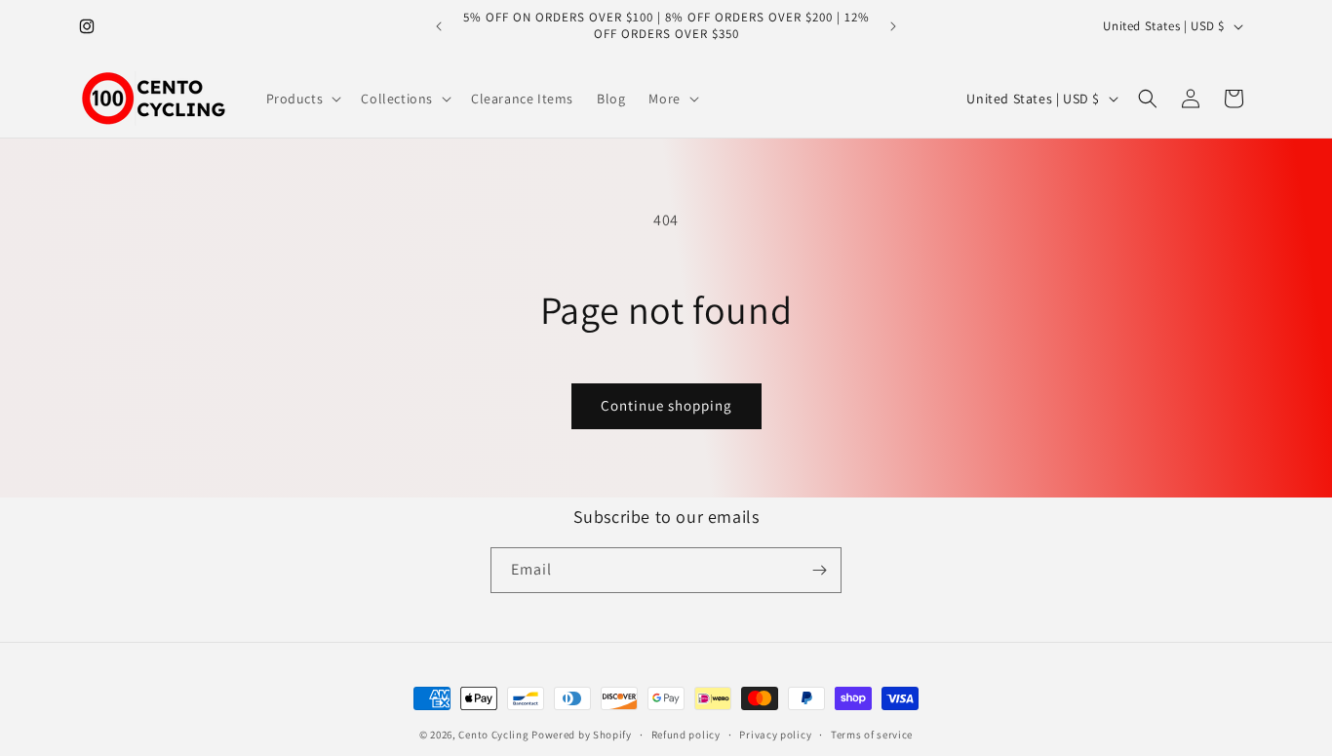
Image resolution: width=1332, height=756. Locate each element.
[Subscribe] (819, 570)
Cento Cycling (493, 734)
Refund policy (686, 734)
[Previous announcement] (438, 26)
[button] (302, 98)
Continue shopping (666, 405)
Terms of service (872, 734)
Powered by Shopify (581, 734)
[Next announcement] (893, 26)
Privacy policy (775, 734)
